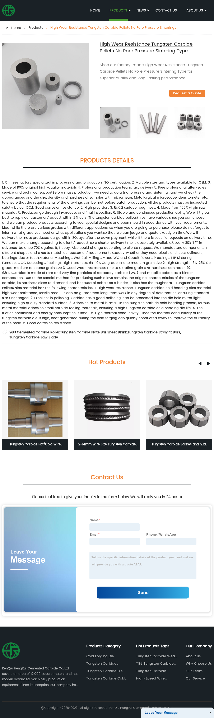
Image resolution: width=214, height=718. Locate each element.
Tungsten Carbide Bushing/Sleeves (101, 663)
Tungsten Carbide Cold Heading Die (105, 678)
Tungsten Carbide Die (104, 671)
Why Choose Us (199, 663)
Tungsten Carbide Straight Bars (153, 332)
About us (194, 10)
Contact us (166, 10)
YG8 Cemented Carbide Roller (34, 332)
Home (95, 10)
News (141, 10)
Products (118, 10)
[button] (200, 363)
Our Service (195, 678)
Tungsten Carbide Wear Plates (156, 656)
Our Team (194, 671)
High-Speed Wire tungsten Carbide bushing (151, 678)
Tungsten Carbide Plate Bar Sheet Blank (93, 332)
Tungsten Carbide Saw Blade (33, 337)
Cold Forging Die (100, 656)
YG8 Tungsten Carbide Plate (155, 663)
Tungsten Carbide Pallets (151, 671)
